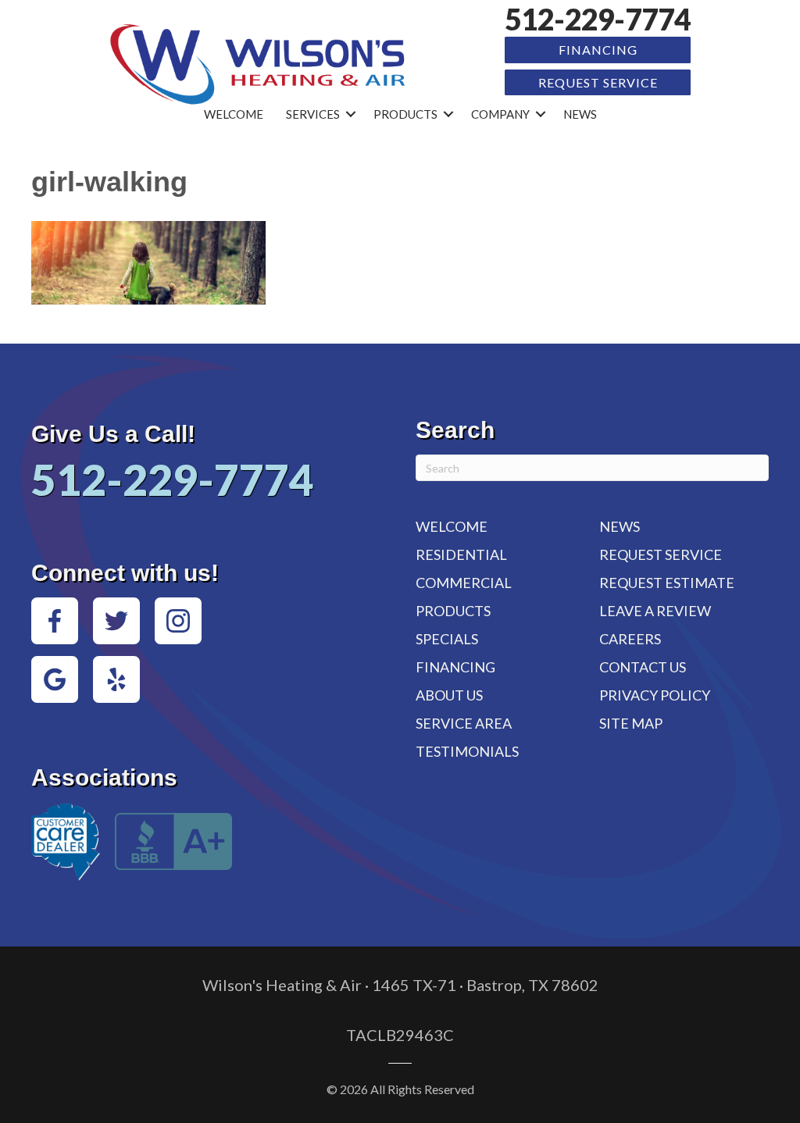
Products (405, 114)
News (580, 114)
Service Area (464, 723)
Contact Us (642, 667)
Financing (598, 49)
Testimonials (467, 751)
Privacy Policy (654, 695)
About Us (449, 695)
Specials (447, 638)
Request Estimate (666, 582)
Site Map (630, 723)
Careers (630, 638)
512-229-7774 (598, 19)
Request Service (598, 82)
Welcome (233, 114)
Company (500, 114)
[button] (351, 114)
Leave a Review (655, 610)
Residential (461, 554)
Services (313, 114)
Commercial (464, 582)
